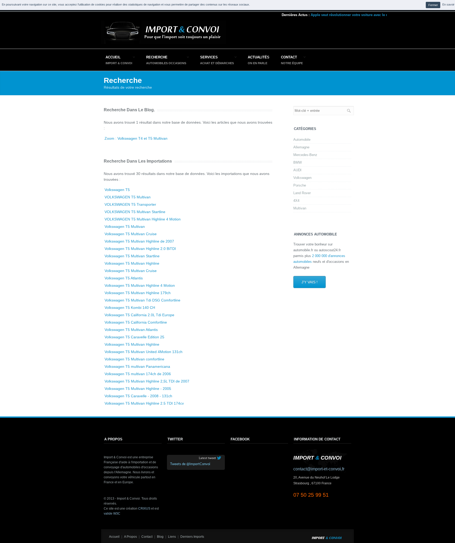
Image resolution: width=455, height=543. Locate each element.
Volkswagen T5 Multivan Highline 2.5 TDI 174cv (144, 403)
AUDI (297, 170)
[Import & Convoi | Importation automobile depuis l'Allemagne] (163, 43)
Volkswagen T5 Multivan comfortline (134, 359)
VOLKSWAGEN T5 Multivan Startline (135, 212)
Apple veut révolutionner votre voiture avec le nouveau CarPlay (356, 15)
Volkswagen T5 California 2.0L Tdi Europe (139, 315)
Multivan (299, 208)
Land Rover (302, 193)
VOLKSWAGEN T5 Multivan (128, 197)
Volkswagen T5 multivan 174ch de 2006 (138, 374)
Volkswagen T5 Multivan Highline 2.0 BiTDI (140, 249)
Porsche (299, 185)
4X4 (296, 201)
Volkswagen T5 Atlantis (124, 278)
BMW (297, 162)
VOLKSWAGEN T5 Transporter (130, 204)
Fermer (433, 5)
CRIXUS (144, 508)
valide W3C (112, 513)
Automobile (301, 140)
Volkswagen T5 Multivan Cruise (131, 234)
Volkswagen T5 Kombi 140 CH (130, 307)
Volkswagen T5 (117, 190)
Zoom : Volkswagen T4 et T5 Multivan (136, 138)
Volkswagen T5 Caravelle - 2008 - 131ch (138, 396)
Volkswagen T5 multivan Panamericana (137, 366)
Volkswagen (302, 178)
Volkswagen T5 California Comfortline (136, 322)
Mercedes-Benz (305, 155)
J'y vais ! (309, 282)
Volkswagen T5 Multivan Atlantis (131, 330)
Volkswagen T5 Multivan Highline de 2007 (139, 241)
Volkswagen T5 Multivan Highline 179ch (138, 293)
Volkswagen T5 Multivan (125, 226)
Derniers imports (192, 537)
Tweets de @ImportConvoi (190, 464)
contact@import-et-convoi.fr (318, 469)
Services (209, 57)
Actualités (258, 57)
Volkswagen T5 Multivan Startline (132, 256)
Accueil (113, 57)
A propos (130, 537)
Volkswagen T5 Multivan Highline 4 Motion (140, 285)
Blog (160, 537)
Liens (172, 537)
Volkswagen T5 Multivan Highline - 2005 (138, 388)
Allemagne (301, 147)
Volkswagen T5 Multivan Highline (132, 263)
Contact (289, 57)
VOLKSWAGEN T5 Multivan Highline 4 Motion (143, 219)
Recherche (156, 57)
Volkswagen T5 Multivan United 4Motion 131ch (143, 352)
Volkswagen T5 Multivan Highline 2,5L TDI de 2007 (147, 381)
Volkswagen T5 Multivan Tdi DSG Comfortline (142, 300)
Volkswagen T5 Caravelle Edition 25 (134, 337)
